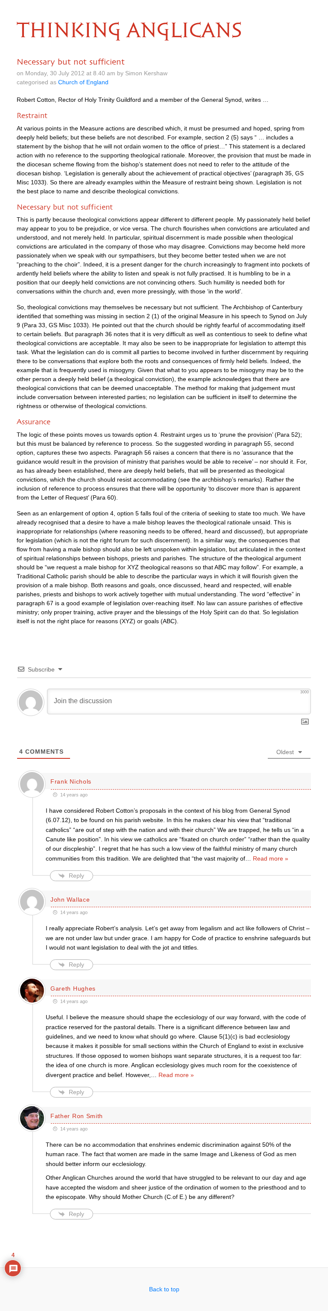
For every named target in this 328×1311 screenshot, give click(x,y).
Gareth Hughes (73, 988)
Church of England (83, 82)
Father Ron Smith (76, 1116)
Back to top (164, 1289)
